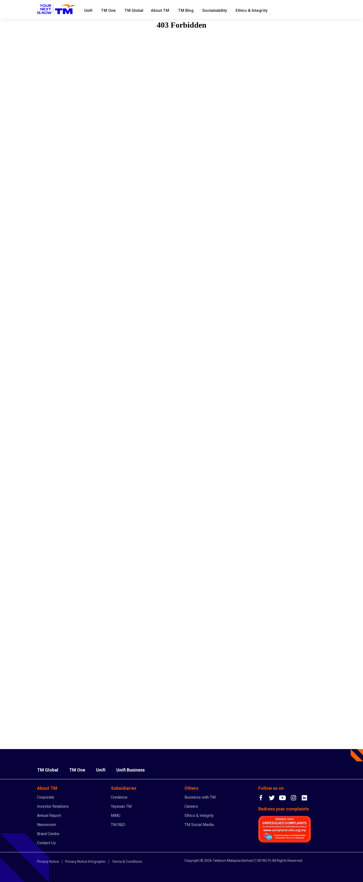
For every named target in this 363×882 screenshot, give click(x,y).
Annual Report (49, 815)
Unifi (88, 10)
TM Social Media (199, 824)
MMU (115, 815)
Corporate (45, 797)
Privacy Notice (48, 862)
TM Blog (186, 10)
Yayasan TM (121, 806)
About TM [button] (160, 10)
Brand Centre (48, 833)
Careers (191, 806)
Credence (119, 797)
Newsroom (46, 824)
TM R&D (118, 824)
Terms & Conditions (127, 862)
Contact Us (46, 843)
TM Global (133, 10)
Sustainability (214, 10)
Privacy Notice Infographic (85, 862)
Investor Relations (53, 806)
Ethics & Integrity (251, 10)
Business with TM (200, 797)
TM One (108, 10)
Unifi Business (130, 769)
